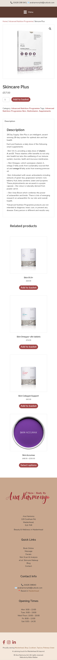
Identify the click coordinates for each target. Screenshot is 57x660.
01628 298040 (30, 585)
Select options (29, 465)
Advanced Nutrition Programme (21, 21)
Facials (28, 554)
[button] (50, 28)
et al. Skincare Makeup (28, 560)
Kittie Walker (33, 657)
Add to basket (21, 99)
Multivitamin (32, 111)
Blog (28, 563)
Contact (28, 566)
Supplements (45, 111)
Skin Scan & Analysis (29, 557)
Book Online (28, 548)
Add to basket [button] (28, 287)
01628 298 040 (19, 2)
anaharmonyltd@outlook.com (42, 2)
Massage (28, 551)
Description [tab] (10, 121)
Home (5, 21)
